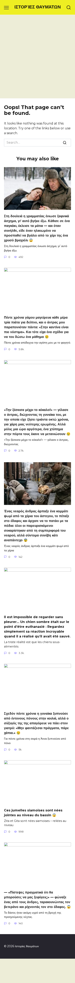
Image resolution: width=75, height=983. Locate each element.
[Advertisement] (37, 58)
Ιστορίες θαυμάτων (37, 7)
